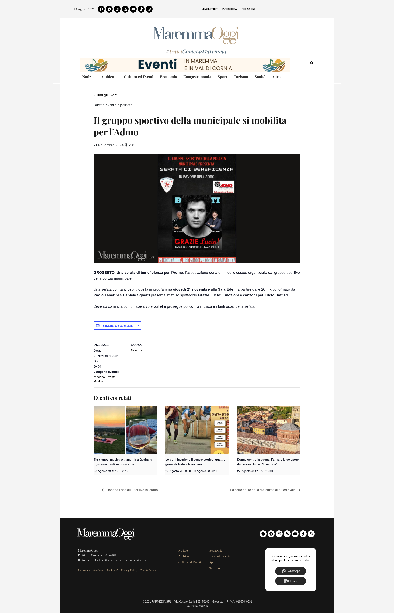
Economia (168, 76)
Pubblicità (229, 9)
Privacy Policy (129, 570)
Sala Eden (137, 350)
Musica (98, 381)
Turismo (241, 76)
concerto (99, 377)
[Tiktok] (141, 9)
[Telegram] (109, 9)
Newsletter (210, 9)
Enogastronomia (197, 76)
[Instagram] (117, 9)
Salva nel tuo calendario (118, 326)
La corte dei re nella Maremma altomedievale (263, 489)
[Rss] (125, 9)
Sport (222, 76)
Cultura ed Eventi (138, 76)
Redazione (249, 9)
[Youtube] (133, 9)
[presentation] (125, 430)
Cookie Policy (148, 570)
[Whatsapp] (149, 9)
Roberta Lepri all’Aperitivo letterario (132, 489)
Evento (111, 377)
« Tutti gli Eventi (106, 95)
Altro (276, 76)
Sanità (260, 76)
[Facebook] (101, 9)
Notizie (88, 76)
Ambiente (109, 76)
